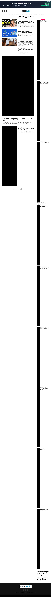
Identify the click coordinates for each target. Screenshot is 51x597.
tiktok (43, 578)
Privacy (32, 592)
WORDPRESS (35, 14)
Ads (39, 571)
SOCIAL (27, 14)
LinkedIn (38, 574)
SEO (24, 14)
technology (40, 578)
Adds (37, 571)
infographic (40, 573)
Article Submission (17, 592)
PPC (16, 14)
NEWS (14, 14)
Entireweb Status (27, 592)
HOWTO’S (39, 14)
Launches (47, 573)
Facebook (39, 572)
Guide (38, 573)
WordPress (39, 580)
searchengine (39, 577)
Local (39, 574)
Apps (41, 571)
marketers (42, 574)
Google (45, 572)
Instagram (44, 573)
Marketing (39, 575)
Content (47, 571)
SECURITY (30, 14)
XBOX (41, 580)
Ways (45, 579)
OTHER (42, 14)
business (43, 571)
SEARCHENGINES (21, 14)
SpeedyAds (22, 592)
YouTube (44, 580)
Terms (35, 592)
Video (43, 579)
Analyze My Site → (45, 5)
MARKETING (11, 14)
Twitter (38, 579)
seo (44, 577)
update (41, 579)
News (48, 575)
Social (46, 577)
